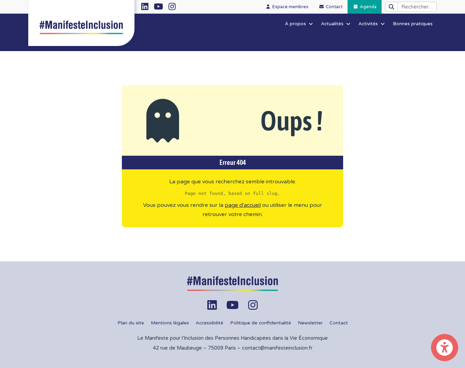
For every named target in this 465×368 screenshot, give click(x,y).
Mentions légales (170, 323)
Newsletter (310, 323)
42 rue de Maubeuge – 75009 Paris (194, 348)
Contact (339, 323)
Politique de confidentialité (260, 323)
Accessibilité (209, 323)
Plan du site (130, 323)
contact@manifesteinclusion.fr (277, 348)
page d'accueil (243, 205)
